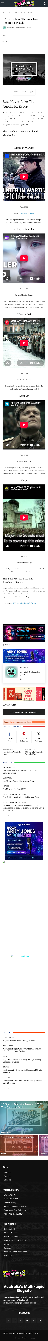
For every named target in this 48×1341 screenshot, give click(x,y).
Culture (6, 1077)
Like (9, 733)
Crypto (6, 1067)
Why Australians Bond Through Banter (18, 1041)
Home (5, 13)
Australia (7, 778)
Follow (24, 733)
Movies (11, 13)
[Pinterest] (20, 1320)
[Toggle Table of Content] (30, 92)
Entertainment (9, 767)
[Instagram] (14, 1320)
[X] (21, 678)
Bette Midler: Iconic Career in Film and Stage (21, 797)
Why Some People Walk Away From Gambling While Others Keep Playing (22, 1050)
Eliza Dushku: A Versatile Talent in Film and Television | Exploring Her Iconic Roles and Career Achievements (23, 807)
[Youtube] (39, 1320)
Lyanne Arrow (6, 1132)
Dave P (11, 27)
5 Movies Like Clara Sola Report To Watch (33, 753)
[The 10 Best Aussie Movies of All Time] (19, 1145)
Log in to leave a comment (24, 712)
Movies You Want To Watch (25, 13)
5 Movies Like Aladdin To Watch (24, 603)
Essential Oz (8, 1037)
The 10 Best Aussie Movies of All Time (19, 781)
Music (5, 1056)
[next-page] (8, 815)
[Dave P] (5, 27)
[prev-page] (4, 815)
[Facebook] (8, 1320)
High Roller (8, 1046)
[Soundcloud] (27, 1320)
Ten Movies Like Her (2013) (14, 789)
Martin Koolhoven (27, 213)
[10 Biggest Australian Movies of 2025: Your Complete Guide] (24, 1117)
